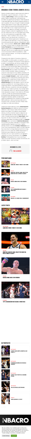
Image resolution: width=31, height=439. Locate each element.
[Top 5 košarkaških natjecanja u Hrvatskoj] (5, 189)
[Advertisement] (15, 322)
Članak (12, 187)
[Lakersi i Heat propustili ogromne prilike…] (5, 374)
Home (2, 6)
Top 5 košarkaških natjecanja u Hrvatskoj (18, 189)
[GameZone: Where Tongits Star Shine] (5, 164)
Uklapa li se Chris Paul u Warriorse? (20, 198)
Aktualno (5, 226)
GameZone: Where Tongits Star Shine (19, 164)
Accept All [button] (14, 435)
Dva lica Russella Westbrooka (17, 387)
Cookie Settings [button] (6, 435)
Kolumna (13, 196)
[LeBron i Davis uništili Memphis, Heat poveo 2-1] (5, 350)
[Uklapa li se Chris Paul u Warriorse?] (5, 197)
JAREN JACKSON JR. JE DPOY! (16, 399)
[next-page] (5, 407)
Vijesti (12, 397)
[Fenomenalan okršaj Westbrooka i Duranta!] (5, 362)
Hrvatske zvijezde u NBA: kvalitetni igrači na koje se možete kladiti (19, 173)
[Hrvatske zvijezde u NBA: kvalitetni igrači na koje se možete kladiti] (5, 172)
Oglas (4, 250)
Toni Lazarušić (17, 151)
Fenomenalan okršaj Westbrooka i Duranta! (18, 363)
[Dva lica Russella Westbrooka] (5, 386)
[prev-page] (2, 407)
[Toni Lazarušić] (11, 151)
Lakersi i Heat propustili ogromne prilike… (18, 375)
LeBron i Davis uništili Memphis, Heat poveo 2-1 (19, 351)
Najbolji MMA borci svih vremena (19, 181)
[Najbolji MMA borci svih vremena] (5, 180)
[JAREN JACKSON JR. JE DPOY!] (5, 398)
